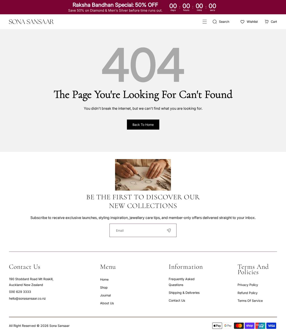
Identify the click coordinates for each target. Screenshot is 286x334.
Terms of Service (250, 300)
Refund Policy (248, 293)
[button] (204, 21)
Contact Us (177, 300)
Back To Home (143, 124)
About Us (107, 303)
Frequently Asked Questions (182, 281)
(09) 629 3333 (20, 292)
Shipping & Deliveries (184, 292)
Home (104, 279)
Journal (105, 295)
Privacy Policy (248, 285)
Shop (104, 287)
